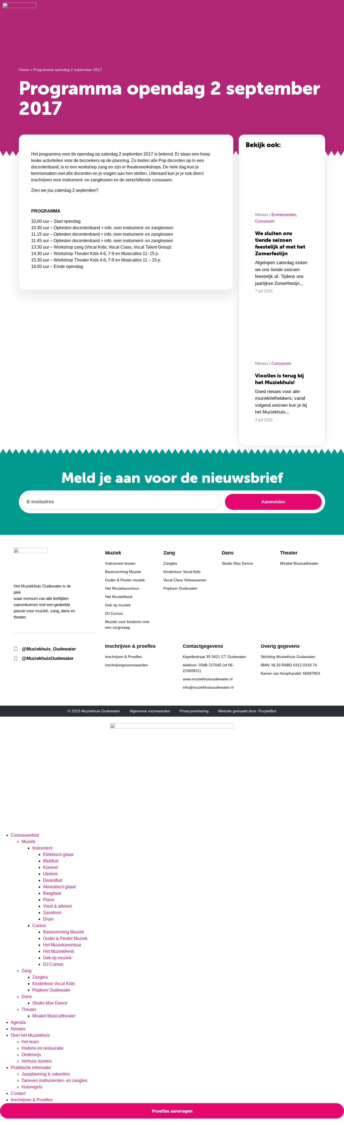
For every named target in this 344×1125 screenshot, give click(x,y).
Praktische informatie (31, 1067)
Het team (30, 1041)
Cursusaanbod (25, 835)
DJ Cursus (53, 964)
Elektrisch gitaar (59, 854)
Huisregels (32, 1087)
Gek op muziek (57, 958)
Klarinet (50, 867)
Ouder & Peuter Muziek (65, 938)
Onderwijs (31, 1054)
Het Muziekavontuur (62, 945)
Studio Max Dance (49, 1003)
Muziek (28, 841)
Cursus (39, 925)
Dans (27, 996)
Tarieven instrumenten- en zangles (54, 1080)
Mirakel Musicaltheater (53, 1016)
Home (24, 70)
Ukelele (50, 874)
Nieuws (18, 1029)
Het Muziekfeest (58, 951)
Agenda (18, 1022)
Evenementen (283, 214)
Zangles (40, 977)
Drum (48, 919)
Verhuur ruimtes (37, 1061)
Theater (29, 1009)
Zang (26, 970)
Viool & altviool (57, 906)
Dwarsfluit (52, 880)
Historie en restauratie (42, 1048)
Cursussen (264, 221)
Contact (18, 1093)
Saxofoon (52, 912)
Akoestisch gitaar (59, 887)
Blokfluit (50, 861)
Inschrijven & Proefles (31, 1100)
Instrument (42, 848)
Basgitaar (52, 893)
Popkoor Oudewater (51, 990)
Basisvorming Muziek (63, 932)
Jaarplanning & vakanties (46, 1074)
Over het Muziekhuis (30, 1035)
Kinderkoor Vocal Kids (53, 983)
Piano (48, 899)
